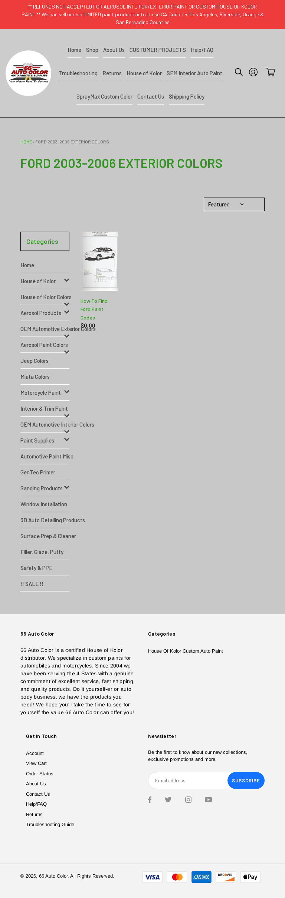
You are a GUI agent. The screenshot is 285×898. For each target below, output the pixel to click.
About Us (36, 783)
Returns (34, 814)
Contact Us (38, 794)
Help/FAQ (36, 804)
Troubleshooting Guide (50, 824)
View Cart (36, 763)
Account (35, 753)
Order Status (39, 773)
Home (26, 141)
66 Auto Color (53, 876)
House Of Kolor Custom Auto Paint (185, 651)
